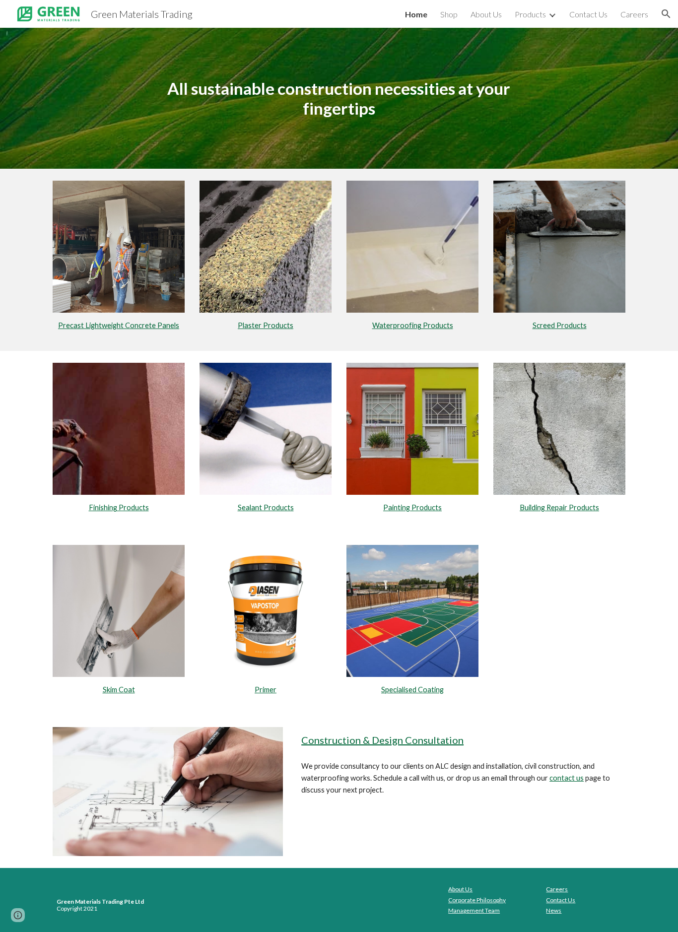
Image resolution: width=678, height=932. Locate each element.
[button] (666, 14)
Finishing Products (119, 507)
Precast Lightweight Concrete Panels (118, 325)
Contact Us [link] (588, 14)
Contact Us (560, 900)
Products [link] (530, 14)
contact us (566, 778)
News (553, 910)
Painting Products (412, 507)
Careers (557, 889)
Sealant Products (266, 507)
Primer (265, 689)
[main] (339, 98)
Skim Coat (119, 689)
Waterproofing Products (412, 325)
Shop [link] (449, 14)
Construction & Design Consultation (382, 740)
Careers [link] (634, 14)
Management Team (474, 910)
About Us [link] (486, 14)
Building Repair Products (559, 507)
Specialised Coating (412, 689)
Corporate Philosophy (477, 900)
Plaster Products (265, 325)
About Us (460, 889)
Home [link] (416, 14)
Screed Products (560, 325)
